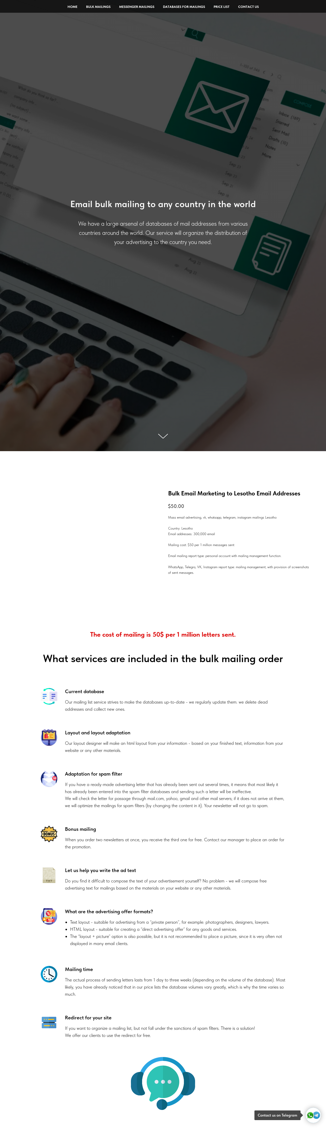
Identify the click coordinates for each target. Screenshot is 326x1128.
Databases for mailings (184, 7)
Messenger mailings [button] (136, 7)
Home (72, 7)
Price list (221, 7)
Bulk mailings (98, 7)
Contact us (248, 7)
